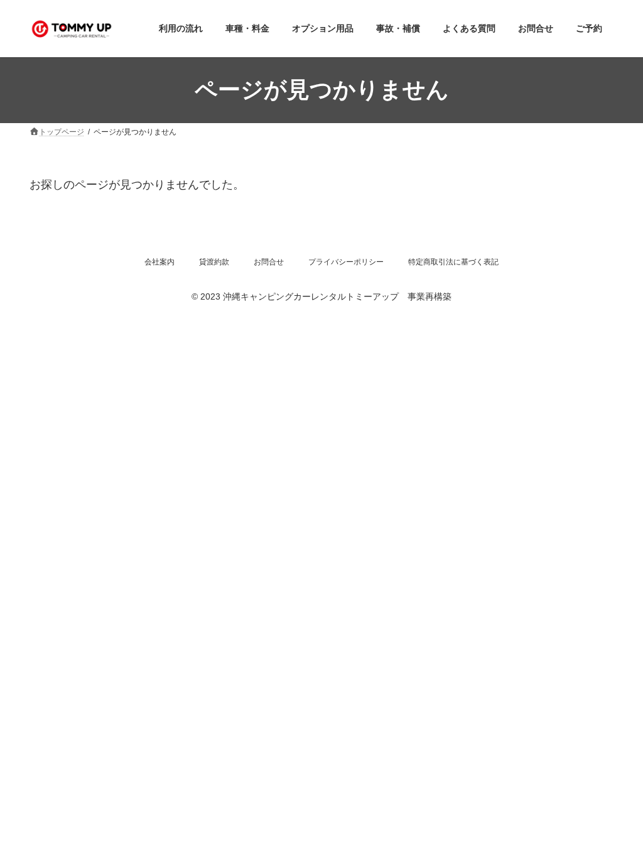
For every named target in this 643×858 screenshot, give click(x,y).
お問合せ (269, 262)
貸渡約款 (214, 262)
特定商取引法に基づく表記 (453, 262)
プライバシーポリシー (346, 262)
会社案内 (159, 262)
